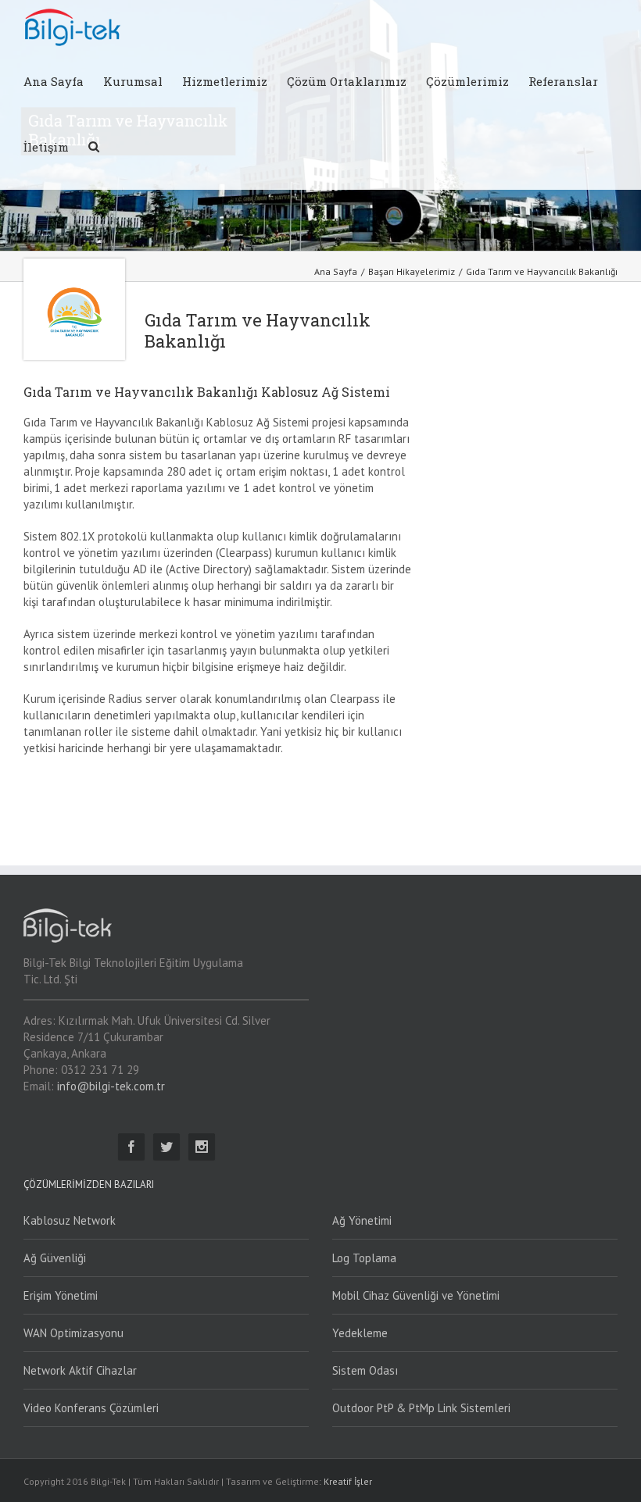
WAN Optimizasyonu (73, 1332)
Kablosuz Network (69, 1220)
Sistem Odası (365, 1370)
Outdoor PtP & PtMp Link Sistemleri (421, 1407)
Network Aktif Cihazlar (80, 1370)
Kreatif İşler (348, 1481)
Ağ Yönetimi (362, 1220)
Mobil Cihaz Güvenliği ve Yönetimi (416, 1295)
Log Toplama (364, 1257)
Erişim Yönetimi (60, 1295)
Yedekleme (360, 1332)
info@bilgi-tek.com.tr (111, 1086)
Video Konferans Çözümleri (91, 1407)
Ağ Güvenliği (54, 1257)
